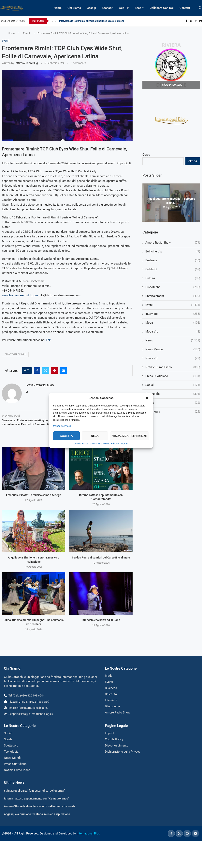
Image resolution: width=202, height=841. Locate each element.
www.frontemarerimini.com (20, 295)
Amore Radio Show (172, 242)
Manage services (62, 426)
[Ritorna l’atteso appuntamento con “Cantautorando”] (101, 468)
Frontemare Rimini (15, 354)
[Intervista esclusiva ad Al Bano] (101, 593)
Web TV (124, 8)
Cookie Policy (81, 443)
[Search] (200, 7)
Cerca (146, 154)
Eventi (26, 33)
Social (172, 385)
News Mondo (172, 349)
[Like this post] (28, 370)
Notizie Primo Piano (172, 367)
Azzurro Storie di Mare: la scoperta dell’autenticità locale (39, 806)
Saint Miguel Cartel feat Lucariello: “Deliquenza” (34, 790)
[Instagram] (196, 21)
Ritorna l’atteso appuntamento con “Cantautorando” (36, 798)
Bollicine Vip (172, 251)
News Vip (172, 358)
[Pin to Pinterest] (54, 370)
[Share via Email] (63, 370)
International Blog (88, 833)
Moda (172, 322)
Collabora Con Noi (162, 8)
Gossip (91, 8)
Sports (172, 402)
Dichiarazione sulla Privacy (104, 443)
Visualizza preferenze (129, 436)
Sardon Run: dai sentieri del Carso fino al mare (101, 557)
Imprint (124, 443)
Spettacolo (172, 394)
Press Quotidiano (172, 376)
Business (172, 260)
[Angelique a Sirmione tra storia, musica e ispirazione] (33, 531)
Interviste (172, 314)
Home (58, 8)
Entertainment (172, 296)
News (172, 340)
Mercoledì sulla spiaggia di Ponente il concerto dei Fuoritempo (92, 21)
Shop (138, 8)
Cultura (172, 278)
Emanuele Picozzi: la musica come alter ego (33, 495)
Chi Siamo (74, 8)
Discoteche (172, 287)
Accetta (66, 436)
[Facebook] (186, 21)
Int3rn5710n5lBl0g (26, 63)
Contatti (185, 8)
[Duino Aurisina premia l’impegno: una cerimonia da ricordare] (33, 593)
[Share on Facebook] (37, 370)
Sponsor (107, 8)
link (48, 340)
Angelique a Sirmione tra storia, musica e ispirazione (37, 814)
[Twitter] (191, 21)
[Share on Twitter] (45, 370)
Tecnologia (172, 411)
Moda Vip (172, 331)
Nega (95, 436)
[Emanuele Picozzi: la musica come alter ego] (33, 468)
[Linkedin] (200, 21)
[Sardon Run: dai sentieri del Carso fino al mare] (101, 531)
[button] (147, 398)
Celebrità (172, 269)
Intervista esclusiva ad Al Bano (101, 620)
